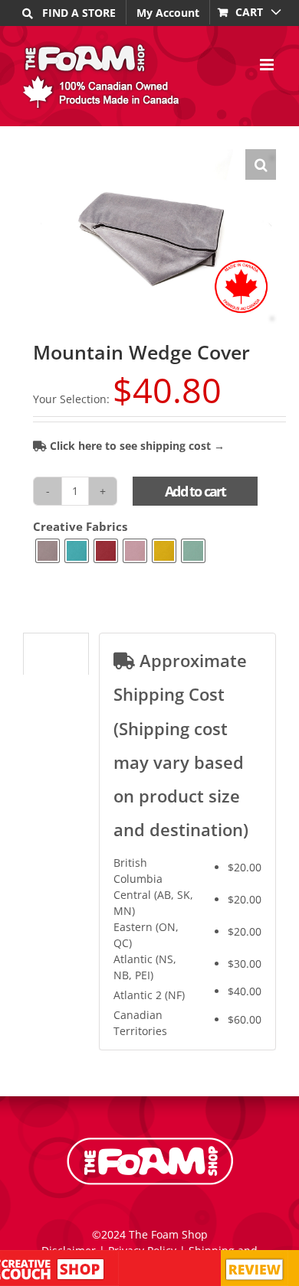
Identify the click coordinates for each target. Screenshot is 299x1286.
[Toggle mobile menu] (268, 65)
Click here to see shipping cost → (136, 445)
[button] (260, 164)
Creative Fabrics (80, 526)
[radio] (47, 550)
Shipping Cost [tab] (55, 658)
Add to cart (195, 491)
